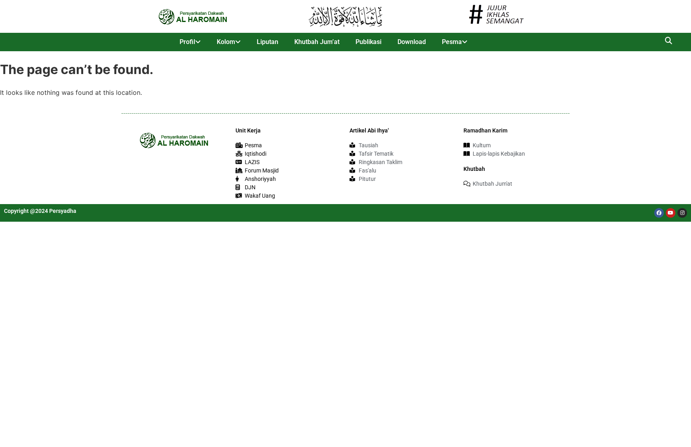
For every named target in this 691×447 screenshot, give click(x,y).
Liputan (267, 42)
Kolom (226, 42)
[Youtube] (670, 213)
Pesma (452, 42)
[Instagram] (682, 213)
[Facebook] (659, 213)
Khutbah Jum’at (317, 42)
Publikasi (368, 42)
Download (411, 42)
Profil (187, 42)
